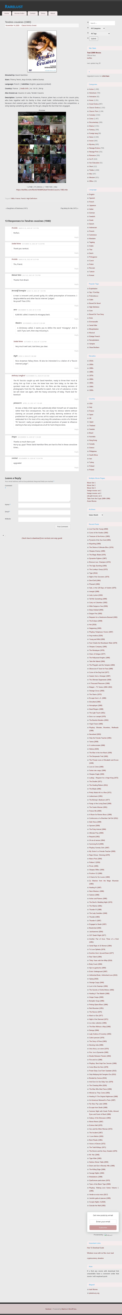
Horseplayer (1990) (95, 705)
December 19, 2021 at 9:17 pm (29, 310)
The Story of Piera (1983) (98, 1041)
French (23, 198)
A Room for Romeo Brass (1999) (100, 814)
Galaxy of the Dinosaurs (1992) (100, 1118)
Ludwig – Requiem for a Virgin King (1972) (103, 778)
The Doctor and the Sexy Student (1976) (103, 1151)
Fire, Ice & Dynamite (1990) (98, 1052)
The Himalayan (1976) (96, 650)
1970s (91, 375)
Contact (33, 13)
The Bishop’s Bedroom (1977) (99, 800)
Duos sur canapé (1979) (97, 716)
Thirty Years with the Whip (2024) (100, 960)
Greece (91, 448)
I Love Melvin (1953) (96, 1136)
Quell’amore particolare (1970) (99, 1180)
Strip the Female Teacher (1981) (100, 738)
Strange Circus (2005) (96, 691)
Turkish (91, 272)
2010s (91, 361)
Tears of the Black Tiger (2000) (100, 1184)
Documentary (93, 122)
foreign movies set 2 (94, 493)
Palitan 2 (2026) (94, 862)
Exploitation (93, 288)
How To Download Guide (95, 1248)
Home (6, 13)
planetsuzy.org (94, 1293)
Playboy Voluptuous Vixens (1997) (101, 632)
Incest (34, 25)
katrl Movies (93, 1289)
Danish (91, 224)
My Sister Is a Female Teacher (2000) (102, 851)
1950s (91, 383)
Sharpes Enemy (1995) (97, 551)
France (17, 198)
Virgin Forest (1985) (96, 724)
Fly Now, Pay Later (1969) (98, 1104)
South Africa (93, 455)
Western (92, 177)
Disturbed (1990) (95, 702)
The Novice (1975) (95, 1012)
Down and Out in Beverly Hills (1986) (102, 1166)
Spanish (92, 198)
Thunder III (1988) (95, 909)
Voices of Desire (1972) (97, 1144)
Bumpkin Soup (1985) (96, 1001)
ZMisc (91, 181)
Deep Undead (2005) (96, 610)
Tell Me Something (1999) (98, 599)
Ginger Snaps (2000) (96, 997)
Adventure (92, 93)
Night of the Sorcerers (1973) (99, 577)
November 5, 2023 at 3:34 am (34, 323)
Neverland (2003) (95, 734)
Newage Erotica (94, 148)
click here (105, 76)
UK (90, 418)
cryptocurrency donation (95, 1258)
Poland (91, 470)
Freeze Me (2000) (95, 811)
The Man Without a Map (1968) (100, 1027)
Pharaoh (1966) (94, 584)
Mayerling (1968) (95, 544)
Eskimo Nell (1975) (95, 1125)
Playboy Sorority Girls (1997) (99, 848)
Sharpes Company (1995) (98, 647)
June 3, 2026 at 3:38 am (27, 356)
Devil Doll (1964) (95, 580)
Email (7, 512)
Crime (91, 119)
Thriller (91, 170)
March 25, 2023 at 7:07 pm (29, 228)
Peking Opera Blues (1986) (98, 1004)
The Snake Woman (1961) (98, 807)
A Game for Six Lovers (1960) (99, 877)
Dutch (91, 253)
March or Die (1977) (96, 1015)
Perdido (15, 228)
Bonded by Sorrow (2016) (98, 1078)
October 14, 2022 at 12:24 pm (33, 244)
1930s (91, 390)
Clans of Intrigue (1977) (97, 654)
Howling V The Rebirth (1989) (99, 993)
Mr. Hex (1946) (94, 1155)
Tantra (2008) (93, 742)
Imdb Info (24, 88)
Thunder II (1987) (95, 920)
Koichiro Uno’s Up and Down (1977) (101, 953)
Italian (91, 209)
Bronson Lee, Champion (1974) (100, 562)
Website (8, 519)
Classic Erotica (26, 25)
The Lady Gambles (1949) (98, 913)
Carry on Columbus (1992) (98, 602)
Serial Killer (93, 325)
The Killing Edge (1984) (97, 1169)
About (53, 13)
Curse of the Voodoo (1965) (98, 533)
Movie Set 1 (91, 483)
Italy (90, 407)
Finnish (91, 231)
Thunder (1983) (94, 917)
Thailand (92, 425)
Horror (91, 137)
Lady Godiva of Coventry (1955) (100, 1034)
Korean (91, 275)
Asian (91, 100)
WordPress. (73, 1309)
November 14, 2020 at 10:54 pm (31, 458)
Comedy (92, 115)
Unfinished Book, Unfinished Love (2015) (103, 975)
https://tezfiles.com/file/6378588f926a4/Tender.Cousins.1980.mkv (42, 190)
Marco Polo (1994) (95, 859)
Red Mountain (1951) (96, 1008)
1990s (91, 368)
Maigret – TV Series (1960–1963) (100, 687)
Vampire (92, 344)
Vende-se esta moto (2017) (98, 1194)
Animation (92, 96)
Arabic (91, 246)
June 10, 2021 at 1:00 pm (36, 291)
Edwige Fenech (94, 336)
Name (7, 505)
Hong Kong (93, 440)
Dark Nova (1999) (95, 822)
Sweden (92, 429)
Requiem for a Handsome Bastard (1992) (103, 617)
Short (91, 166)
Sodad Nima (16, 243)
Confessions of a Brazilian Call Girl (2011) (103, 818)
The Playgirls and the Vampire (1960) (102, 665)
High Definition (31, 198)
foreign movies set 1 (94, 490)
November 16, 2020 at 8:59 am (37, 376)
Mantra (64, 1309)
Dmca (43, 13)
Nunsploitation (94, 340)
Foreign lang (93, 133)
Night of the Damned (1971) (98, 1019)
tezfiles (89, 58)
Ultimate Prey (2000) (96, 833)
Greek (91, 220)
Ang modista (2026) (96, 636)
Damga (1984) (94, 1030)
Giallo (91, 300)
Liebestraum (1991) (95, 796)
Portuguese (93, 257)
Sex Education (94, 163)
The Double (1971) (95, 781)
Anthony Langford (18, 375)
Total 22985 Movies (94, 53)
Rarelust (14, 6)
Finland (91, 466)
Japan (91, 422)
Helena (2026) (94, 749)
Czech (91, 261)
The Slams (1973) (95, 694)
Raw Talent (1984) (95, 957)
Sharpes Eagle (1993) (96, 774)
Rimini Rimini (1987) (96, 1122)
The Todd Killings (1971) (97, 1147)
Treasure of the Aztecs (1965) (99, 536)
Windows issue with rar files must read (100, 1253)
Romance (92, 155)
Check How (26, 538)
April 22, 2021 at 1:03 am (32, 403)
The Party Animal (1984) (97, 829)
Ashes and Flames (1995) (98, 898)
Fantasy (92, 130)
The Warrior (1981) (95, 906)
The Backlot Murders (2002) (98, 720)
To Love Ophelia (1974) (97, 949)
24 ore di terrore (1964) (97, 840)
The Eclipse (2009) (95, 621)
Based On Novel (95, 303)
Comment (8, 487)
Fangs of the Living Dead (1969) (100, 803)
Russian (92, 268)
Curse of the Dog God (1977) (99, 672)
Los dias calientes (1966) (98, 1023)
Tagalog (92, 242)
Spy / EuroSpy (94, 292)
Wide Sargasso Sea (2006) (98, 606)
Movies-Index (19, 13)
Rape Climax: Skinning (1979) (99, 855)
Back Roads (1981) (95, 1140)
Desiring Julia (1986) (96, 1045)
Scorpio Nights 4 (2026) (97, 1202)
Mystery (92, 144)
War (90, 174)
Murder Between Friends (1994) (100, 1056)
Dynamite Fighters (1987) (98, 558)
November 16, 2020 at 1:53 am (29, 437)
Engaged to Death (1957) (97, 924)
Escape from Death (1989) (98, 1107)
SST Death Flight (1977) (97, 935)
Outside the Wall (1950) (97, 1205)
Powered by (98, 1235)
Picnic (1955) (93, 866)
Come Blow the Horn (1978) (98, 1067)
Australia (92, 437)
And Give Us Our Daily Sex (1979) (101, 1082)
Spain (91, 414)
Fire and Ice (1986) (95, 1060)
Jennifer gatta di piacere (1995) (100, 1198)
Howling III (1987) (95, 887)
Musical (92, 333)
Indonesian (93, 227)
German (92, 213)
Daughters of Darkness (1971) (17, 208)
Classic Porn (93, 111)
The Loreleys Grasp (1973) (98, 569)
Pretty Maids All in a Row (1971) (100, 792)
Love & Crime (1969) (96, 767)
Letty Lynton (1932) (96, 595)
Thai (90, 249)
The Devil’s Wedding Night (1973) (100, 902)
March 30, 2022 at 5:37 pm (29, 259)
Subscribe (103, 1228)
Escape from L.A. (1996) (97, 698)
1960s (91, 379)
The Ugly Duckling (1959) (98, 566)
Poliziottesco (93, 296)
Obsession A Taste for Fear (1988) (101, 669)
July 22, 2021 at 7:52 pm (32, 275)
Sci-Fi (91, 159)
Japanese (92, 205)
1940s (91, 386)
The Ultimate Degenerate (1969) (100, 680)
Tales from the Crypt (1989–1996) (98, 498)
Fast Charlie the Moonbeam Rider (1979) (103, 643)
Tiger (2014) (93, 573)
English (91, 194)
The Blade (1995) (95, 789)
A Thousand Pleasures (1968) (99, 683)
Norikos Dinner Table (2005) (98, 1162)
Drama (91, 126)
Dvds (91, 318)
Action (91, 89)
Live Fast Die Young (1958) (98, 529)
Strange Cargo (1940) (96, 982)
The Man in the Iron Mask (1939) (100, 753)
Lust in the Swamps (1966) (98, 986)
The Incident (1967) (96, 1133)
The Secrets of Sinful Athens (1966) (101, 990)
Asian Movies (92, 501)
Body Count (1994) (95, 964)
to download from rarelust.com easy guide (46, 538)
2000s (91, 364)
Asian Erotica (94, 104)
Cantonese (93, 235)
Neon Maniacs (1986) (96, 891)
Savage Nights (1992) (96, 1173)
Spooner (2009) (94, 826)
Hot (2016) (92, 624)
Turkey (91, 462)
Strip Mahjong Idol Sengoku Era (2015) (102, 1074)
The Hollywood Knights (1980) (99, 658)
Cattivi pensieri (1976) (96, 1038)
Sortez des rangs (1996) (97, 770)
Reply (76, 237)
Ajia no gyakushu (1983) (97, 968)
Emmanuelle (93, 322)
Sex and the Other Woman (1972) (100, 1129)
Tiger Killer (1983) (95, 1158)
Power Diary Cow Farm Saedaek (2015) (102, 1071)
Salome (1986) (94, 895)
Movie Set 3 (91, 488)
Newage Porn (93, 152)
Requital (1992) (94, 837)
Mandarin (92, 238)
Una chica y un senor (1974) (99, 1049)
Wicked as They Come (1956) (99, 1093)
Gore (91, 311)
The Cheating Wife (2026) (98, 1085)
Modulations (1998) (95, 1177)
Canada (91, 444)
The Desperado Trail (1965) (98, 756)
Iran (90, 459)
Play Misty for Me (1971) (69, 208)
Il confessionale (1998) (97, 745)
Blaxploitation (94, 329)
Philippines (93, 451)
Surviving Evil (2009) (96, 844)
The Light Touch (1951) (97, 713)
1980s (13, 198)
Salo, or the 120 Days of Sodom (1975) (102, 588)
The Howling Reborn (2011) (98, 785)
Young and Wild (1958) (97, 639)
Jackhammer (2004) (96, 932)
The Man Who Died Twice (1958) (100, 1089)
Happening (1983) (95, 628)
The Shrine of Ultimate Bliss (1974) (101, 547)
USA (90, 403)
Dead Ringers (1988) (96, 709)
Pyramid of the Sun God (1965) (100, 540)
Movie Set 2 (91, 485)
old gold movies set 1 (94, 496)
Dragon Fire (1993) (95, 613)
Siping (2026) (93, 979)
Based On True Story (96, 314)
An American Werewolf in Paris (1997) (102, 1100)
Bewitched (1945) (95, 928)
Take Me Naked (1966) (97, 661)
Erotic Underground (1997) (98, 971)
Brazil (91, 433)
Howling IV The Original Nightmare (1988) (103, 1096)
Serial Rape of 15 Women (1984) (100, 946)
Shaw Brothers (94, 347)
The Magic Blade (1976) (97, 555)
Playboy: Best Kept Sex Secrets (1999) (103, 1063)
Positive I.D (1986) (95, 873)
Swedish (92, 216)
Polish (91, 264)
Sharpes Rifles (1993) (96, 870)
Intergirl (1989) (94, 591)
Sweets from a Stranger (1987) (99, 676)
